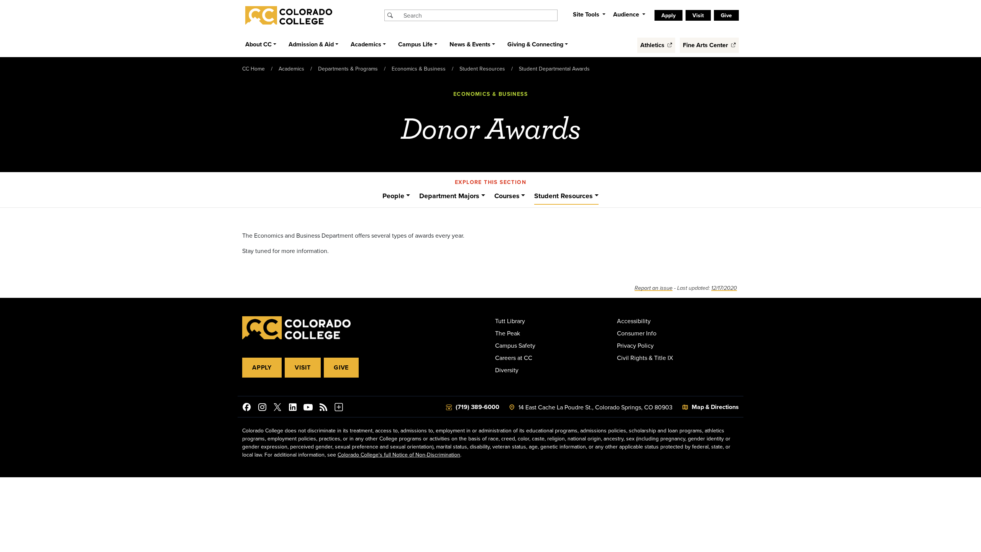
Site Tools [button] (587, 14)
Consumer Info (636, 333)
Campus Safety (515, 345)
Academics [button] (366, 44)
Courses (507, 196)
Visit (303, 367)
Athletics (653, 45)
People (393, 196)
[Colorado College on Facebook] (246, 408)
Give (341, 367)
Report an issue (654, 288)
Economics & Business (419, 68)
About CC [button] (258, 44)
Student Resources (482, 68)
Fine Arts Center (706, 45)
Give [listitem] (726, 15)
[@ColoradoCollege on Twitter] (277, 408)
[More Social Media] (338, 408)
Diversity (506, 370)
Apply (262, 367)
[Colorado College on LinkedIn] (292, 408)
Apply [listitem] (668, 15)
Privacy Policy (635, 345)
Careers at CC (513, 357)
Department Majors (449, 196)
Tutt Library (510, 321)
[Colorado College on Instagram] (262, 408)
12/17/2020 (724, 288)
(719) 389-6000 (477, 406)
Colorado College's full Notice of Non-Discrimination (399, 454)
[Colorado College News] (323, 408)
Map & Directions (715, 406)
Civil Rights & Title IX (645, 357)
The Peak (507, 333)
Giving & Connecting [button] (535, 44)
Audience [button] (627, 14)
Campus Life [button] (415, 44)
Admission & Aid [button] (311, 44)
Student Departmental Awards (554, 68)
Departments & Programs (348, 68)
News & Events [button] (469, 44)
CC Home (253, 68)
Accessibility (634, 321)
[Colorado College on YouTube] (308, 408)
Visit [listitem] (698, 15)
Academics (291, 68)
